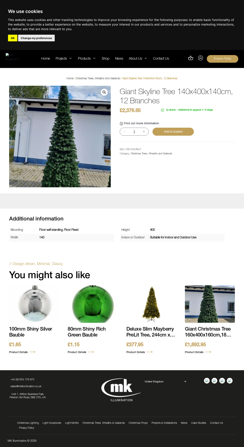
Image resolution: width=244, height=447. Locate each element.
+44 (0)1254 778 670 (22, 379)
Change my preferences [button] (36, 38)
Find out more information (141, 123)
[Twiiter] (230, 381)
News (119, 59)
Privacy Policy (26, 428)
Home (45, 59)
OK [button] (13, 38)
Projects (61, 59)
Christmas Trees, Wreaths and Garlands (98, 78)
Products (84, 59)
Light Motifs (72, 423)
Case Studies (198, 423)
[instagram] (214, 381)
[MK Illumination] (15, 58)
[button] (104, 92)
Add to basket (173, 131)
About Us (135, 59)
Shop (105, 59)
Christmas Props (138, 423)
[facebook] (222, 381)
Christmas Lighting (28, 423)
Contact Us (161, 59)
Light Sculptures (52, 423)
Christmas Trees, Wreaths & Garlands (104, 423)
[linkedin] (207, 381)
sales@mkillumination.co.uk (25, 386)
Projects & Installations (164, 423)
